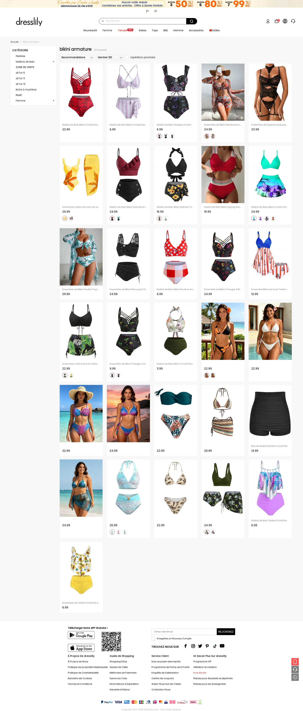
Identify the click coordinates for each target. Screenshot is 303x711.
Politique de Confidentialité (83, 672)
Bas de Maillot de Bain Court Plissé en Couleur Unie (270, 446)
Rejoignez (226, 632)
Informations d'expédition (124, 684)
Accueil (14, 41)
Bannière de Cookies (80, 678)
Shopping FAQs (118, 661)
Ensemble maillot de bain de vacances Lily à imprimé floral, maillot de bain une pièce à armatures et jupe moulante (81, 207)
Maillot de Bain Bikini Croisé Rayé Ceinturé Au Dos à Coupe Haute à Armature (128, 125)
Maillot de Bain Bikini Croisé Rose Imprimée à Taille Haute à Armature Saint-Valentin (81, 125)
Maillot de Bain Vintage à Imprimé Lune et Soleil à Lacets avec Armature (176, 125)
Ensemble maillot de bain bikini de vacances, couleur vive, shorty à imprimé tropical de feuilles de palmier (81, 364)
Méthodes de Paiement (123, 672)
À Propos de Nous (78, 661)
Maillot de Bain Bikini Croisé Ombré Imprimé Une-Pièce (270, 207)
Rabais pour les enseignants (209, 684)
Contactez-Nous (161, 689)
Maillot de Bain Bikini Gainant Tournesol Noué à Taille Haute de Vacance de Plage (176, 207)
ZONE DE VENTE (25, 67)
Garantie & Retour (120, 689)
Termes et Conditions (80, 684)
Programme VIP (202, 661)
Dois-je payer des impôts (166, 661)
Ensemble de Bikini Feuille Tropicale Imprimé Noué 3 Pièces (81, 289)
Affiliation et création (205, 667)
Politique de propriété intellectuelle (88, 667)
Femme (20, 56)
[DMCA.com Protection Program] (199, 703)
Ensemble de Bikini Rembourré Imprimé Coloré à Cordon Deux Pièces (223, 125)
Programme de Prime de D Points (171, 667)
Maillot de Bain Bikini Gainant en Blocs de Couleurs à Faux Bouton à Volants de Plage (128, 207)
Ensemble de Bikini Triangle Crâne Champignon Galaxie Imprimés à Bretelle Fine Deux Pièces (128, 364)
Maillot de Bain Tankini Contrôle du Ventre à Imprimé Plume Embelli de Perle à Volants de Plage (270, 520)
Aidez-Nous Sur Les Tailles (166, 684)
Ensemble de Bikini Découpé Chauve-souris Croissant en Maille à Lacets (128, 289)
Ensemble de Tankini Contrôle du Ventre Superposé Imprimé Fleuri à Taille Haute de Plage (81, 603)
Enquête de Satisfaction (165, 672)
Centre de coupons (163, 678)
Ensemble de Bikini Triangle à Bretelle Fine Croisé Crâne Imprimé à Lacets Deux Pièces (223, 289)
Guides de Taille (119, 667)
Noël (19, 95)
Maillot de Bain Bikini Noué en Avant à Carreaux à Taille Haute (176, 289)
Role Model (199, 672)
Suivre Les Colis (118, 678)
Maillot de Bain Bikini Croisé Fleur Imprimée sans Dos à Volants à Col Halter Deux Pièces (176, 364)
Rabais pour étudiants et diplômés (213, 678)
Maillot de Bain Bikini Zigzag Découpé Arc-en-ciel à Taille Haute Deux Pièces (223, 207)
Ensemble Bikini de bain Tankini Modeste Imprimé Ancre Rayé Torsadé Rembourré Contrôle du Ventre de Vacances (270, 289)
